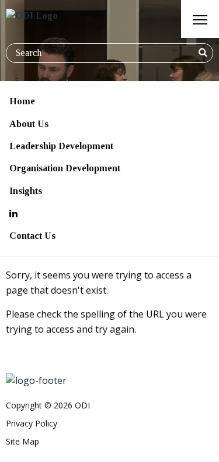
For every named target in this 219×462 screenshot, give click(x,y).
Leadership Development (61, 146)
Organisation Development (64, 168)
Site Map (22, 441)
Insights (25, 191)
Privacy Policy (31, 423)
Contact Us (32, 236)
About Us (28, 124)
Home (22, 101)
